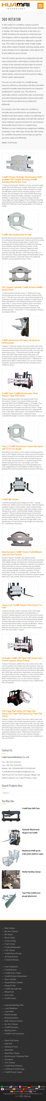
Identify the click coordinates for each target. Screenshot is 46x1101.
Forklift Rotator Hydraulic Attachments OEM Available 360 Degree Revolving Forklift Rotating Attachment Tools (22, 179)
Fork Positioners (11, 966)
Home (4, 142)
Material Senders (11, 1017)
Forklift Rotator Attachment (16, 976)
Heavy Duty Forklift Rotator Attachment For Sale (22, 606)
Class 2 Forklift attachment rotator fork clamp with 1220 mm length (22, 447)
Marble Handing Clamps (31, 872)
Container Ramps (12, 959)
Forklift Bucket (11, 969)
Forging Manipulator (13, 947)
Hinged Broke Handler (14, 982)
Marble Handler (11, 1014)
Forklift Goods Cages (13, 1072)
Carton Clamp (10, 941)
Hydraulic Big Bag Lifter (14, 1005)
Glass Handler (10, 979)
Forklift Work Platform (13, 1065)
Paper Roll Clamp (12, 1040)
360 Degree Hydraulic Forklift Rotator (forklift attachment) (22, 288)
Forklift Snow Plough (13, 953)
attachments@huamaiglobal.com (20, 771)
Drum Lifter (9, 995)
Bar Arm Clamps (11, 931)
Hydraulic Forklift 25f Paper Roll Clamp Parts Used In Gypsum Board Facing (22, 659)
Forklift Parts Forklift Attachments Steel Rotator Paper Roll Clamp (20, 394)
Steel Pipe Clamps (12, 1053)
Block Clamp (10, 937)
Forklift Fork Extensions (14, 1033)
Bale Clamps (10, 928)
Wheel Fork (9, 992)
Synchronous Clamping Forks (17, 1056)
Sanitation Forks (11, 1046)
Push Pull (8, 1043)
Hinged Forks (10, 985)
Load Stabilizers (11, 1008)
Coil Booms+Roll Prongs (14, 1069)
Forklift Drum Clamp (13, 973)
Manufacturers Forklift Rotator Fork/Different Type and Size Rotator (22, 553)
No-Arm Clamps (11, 1024)
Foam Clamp (10, 944)
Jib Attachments (11, 956)
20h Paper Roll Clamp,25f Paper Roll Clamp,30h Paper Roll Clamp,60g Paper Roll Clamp (22, 713)
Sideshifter (9, 1050)
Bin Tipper (9, 934)
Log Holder (9, 1011)
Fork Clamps (10, 950)
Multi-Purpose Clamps (14, 1021)
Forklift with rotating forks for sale (16, 234)
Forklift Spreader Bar (13, 988)
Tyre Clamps (10, 1062)
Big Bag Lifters (11, 1030)
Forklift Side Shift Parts (31, 808)
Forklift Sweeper (11, 1027)
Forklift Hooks (10, 998)
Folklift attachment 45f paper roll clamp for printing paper (21, 341)
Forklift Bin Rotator (10, 499)
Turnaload (9, 1059)
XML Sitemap (25, 1096)
